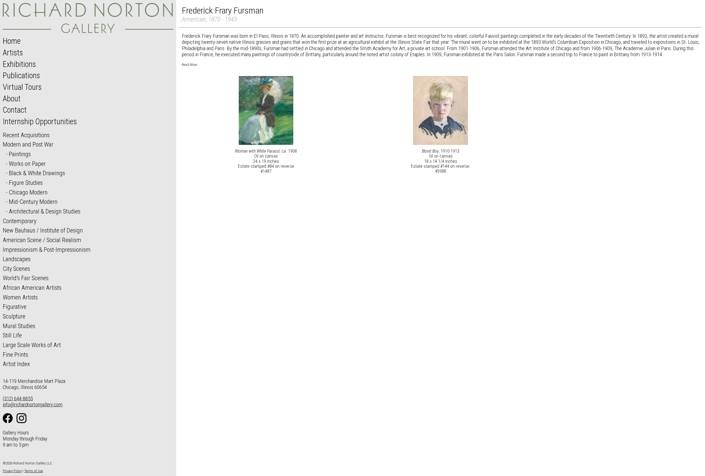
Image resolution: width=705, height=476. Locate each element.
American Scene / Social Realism (42, 240)
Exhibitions (19, 64)
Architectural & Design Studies (44, 211)
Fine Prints (15, 354)
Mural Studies (19, 325)
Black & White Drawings (37, 173)
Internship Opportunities (40, 121)
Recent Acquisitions (26, 135)
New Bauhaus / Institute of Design (43, 230)
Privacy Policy (12, 471)
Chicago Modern (28, 192)
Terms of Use (33, 471)
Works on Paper (27, 163)
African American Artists (32, 287)
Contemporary (19, 221)
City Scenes (16, 268)
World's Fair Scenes (25, 278)
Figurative (14, 306)
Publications (21, 75)
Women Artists (20, 297)
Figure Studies (26, 182)
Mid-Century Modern (33, 201)
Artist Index (16, 363)
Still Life (12, 335)
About (12, 98)
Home (12, 41)
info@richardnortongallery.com (33, 404)
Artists (13, 52)
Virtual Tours (22, 87)
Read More (189, 65)
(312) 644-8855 (18, 398)
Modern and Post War (28, 144)
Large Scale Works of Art (32, 344)
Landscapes (17, 259)
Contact (15, 110)
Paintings (20, 154)
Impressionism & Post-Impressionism (47, 249)
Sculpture (14, 316)
